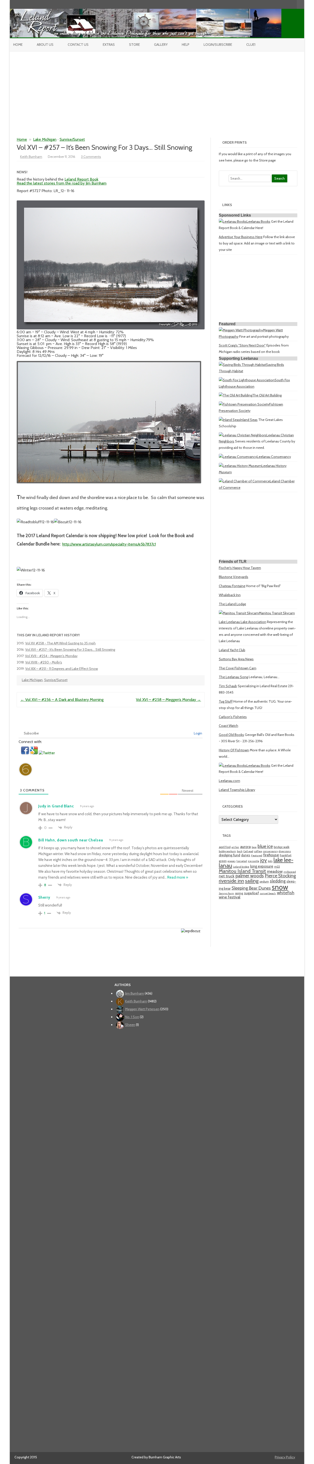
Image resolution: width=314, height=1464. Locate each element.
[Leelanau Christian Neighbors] (242, 435)
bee (254, 847)
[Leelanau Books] (233, 221)
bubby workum (227, 851)
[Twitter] (267, 4)
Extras (109, 44)
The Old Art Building (267, 395)
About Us (45, 44)
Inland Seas (249, 420)
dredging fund (229, 855)
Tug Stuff (226, 701)
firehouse (271, 854)
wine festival (229, 897)
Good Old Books (231, 734)
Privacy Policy (285, 1457)
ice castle (253, 861)
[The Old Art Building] (235, 395)
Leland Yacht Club (232, 650)
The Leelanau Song (233, 677)
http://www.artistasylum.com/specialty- (95, 544)
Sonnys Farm (226, 893)
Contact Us (78, 44)
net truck (227, 875)
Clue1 (250, 44)
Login (197, 733)
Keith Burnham (31, 156)
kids (270, 861)
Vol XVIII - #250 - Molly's (43, 662)
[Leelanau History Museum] (240, 466)
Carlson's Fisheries (233, 717)
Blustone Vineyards (233, 577)
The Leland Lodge (232, 604)
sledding (278, 880)
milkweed (290, 871)
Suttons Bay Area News (236, 659)
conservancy (270, 851)
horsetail (241, 861)
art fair (235, 847)
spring (239, 893)
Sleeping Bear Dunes (251, 888)
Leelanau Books (258, 221)
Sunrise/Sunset (72, 139)
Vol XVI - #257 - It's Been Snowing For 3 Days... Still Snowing (70, 649)
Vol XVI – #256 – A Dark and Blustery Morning (62, 699)
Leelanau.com (229, 780)
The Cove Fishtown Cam (237, 668)
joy (263, 860)
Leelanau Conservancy (274, 456)
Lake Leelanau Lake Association (242, 622)
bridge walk (281, 847)
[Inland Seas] (229, 420)
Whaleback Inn (230, 595)
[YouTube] (278, 4)
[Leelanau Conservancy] (238, 456)
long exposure (261, 866)
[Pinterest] (288, 4)
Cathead (248, 851)
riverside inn (231, 881)
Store (134, 44)
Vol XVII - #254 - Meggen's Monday (51, 656)
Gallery (161, 44)
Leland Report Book (81, 179)
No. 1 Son (132, 1017)
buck (239, 851)
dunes (245, 855)
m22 (277, 866)
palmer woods (250, 876)
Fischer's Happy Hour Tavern (240, 568)
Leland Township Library (237, 790)
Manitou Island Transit (242, 871)
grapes (232, 861)
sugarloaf (251, 893)
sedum (264, 881)
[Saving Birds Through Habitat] (242, 364)
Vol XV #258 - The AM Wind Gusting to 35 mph (60, 643)
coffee (258, 851)
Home (18, 44)
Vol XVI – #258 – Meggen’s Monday (168, 699)
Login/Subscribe (218, 44)
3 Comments (91, 156)
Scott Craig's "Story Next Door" (242, 345)
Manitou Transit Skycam (277, 613)
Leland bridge (241, 866)
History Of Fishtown (234, 750)
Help (185, 44)
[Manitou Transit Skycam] (239, 613)
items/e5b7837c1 (142, 544)
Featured (256, 855)
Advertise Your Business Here (240, 237)
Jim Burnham (134, 993)
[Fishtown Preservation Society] (244, 404)
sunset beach (268, 893)
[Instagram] (283, 4)
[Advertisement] (157, 88)
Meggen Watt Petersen (142, 1009)
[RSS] (293, 4)
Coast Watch (228, 725)
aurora (245, 846)
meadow (275, 871)
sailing (252, 881)
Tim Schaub (228, 686)
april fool (225, 847)
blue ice (265, 846)
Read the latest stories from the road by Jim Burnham (61, 183)
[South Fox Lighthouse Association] (247, 380)
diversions (285, 851)
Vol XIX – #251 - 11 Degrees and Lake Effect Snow (61, 668)
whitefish (285, 892)
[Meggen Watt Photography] (241, 330)
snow (280, 887)
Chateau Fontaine (232, 586)
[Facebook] (273, 4)
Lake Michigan (44, 139)
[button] (25, 753)
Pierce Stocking (280, 876)
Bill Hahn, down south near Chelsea (70, 840)
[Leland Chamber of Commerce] (244, 481)
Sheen (130, 1024)
